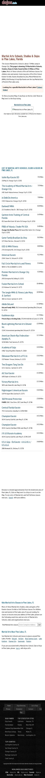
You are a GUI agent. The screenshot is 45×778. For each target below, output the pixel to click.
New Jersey (21, 735)
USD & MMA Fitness (10, 246)
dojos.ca (38, 772)
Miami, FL (29, 732)
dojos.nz (36, 775)
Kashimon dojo (8, 315)
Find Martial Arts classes (10, 625)
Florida (20, 725)
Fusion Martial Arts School (13, 283)
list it (18, 648)
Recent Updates (10, 735)
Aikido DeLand (8, 304)
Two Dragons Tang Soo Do (12, 364)
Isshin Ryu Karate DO (10, 177)
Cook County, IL (9, 758)
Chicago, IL (29, 728)
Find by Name (9, 725)
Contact (30, 709)
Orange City (12, 641)
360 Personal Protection (12, 398)
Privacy (8, 709)
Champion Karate (9, 416)
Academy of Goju (9, 347)
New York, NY (30, 725)
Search (11, 497)
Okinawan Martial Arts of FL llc (15, 356)
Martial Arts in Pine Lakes (22, 104)
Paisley (28, 641)
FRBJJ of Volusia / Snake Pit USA (15, 226)
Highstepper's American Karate (15, 390)
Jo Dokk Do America (10, 197)
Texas (19, 732)
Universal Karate (9, 255)
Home (9, 706)
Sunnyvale (21, 641)
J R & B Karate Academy (12, 433)
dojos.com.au (18, 775)
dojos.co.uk (24, 772)
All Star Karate (8, 373)
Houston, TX (29, 721)
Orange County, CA (10, 751)
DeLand (14, 638)
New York (20, 728)
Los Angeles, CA (30, 735)
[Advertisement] (22, 29)
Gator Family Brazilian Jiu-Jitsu (14, 237)
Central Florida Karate (11, 407)
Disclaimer (19, 709)
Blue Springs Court (31, 638)
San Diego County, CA (11, 748)
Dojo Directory (21, 706)
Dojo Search (8, 721)
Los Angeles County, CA (12, 745)
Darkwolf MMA (8, 206)
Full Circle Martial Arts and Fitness (16, 263)
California (20, 721)
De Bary (20, 638)
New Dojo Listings (10, 732)
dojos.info (13, 772)
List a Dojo (35, 706)
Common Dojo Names (11, 728)
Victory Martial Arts (10, 381)
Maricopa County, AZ (11, 755)
